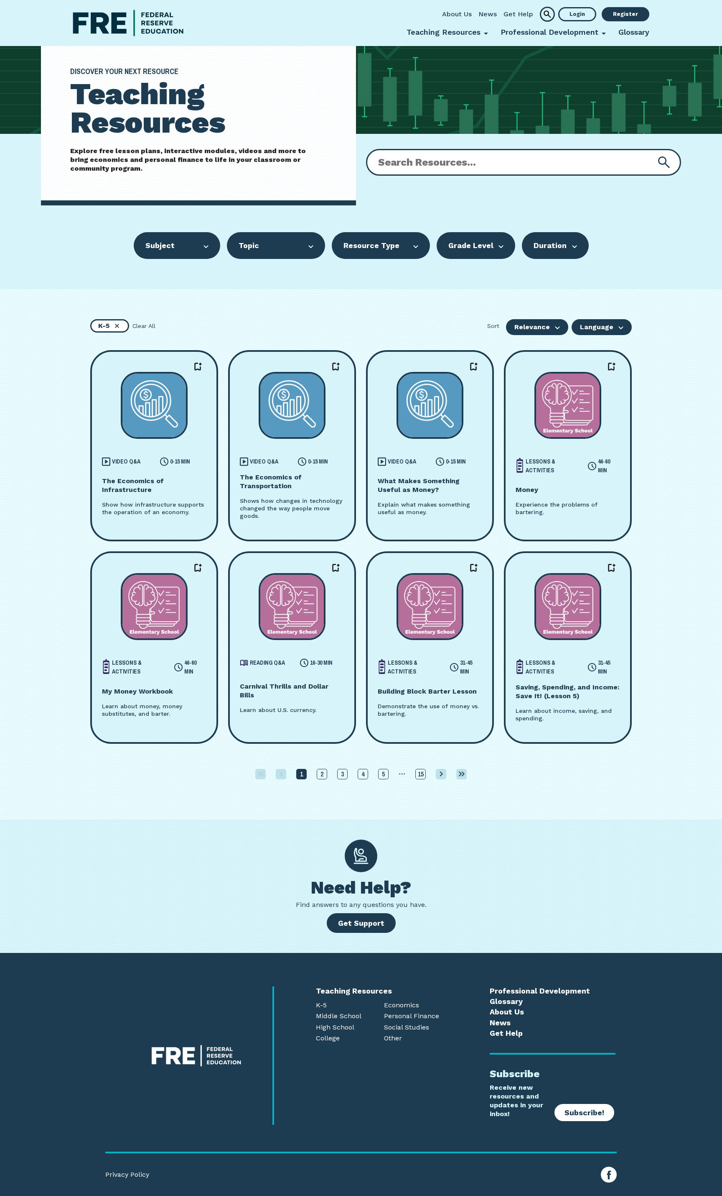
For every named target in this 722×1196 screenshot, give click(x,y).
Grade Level (470, 245)
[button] (547, 14)
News (487, 14)
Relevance (532, 327)
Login (577, 14)
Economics (401, 1005)
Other (393, 1038)
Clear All (143, 326)
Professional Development (540, 991)
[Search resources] (663, 162)
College (328, 1038)
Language (596, 327)
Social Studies (406, 1027)
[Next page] (441, 774)
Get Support (361, 923)
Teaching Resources (354, 991)
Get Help (518, 14)
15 (421, 774)
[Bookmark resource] (198, 367)
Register (625, 14)
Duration (550, 245)
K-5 (321, 1005)
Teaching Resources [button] (443, 32)
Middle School (338, 1016)
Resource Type (371, 245)
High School (335, 1027)
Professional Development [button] (549, 32)
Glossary (633, 32)
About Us (457, 14)
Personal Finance (411, 1016)
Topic (249, 245)
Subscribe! (584, 1112)
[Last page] (461, 774)
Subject (160, 245)
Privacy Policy (127, 1174)
